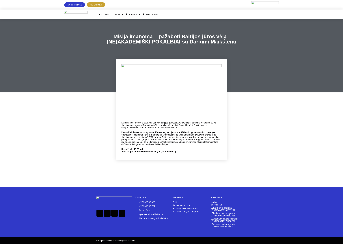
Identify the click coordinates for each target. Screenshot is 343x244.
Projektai (135, 14)
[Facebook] (99, 213)
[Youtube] (122, 213)
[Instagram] (114, 213)
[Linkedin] (107, 213)
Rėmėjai (119, 14)
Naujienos (152, 14)
